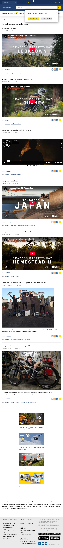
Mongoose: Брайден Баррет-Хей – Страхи (16, 130)
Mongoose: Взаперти (9, 28)
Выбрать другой (47, 18)
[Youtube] (43, 543)
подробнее (6, 69)
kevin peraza (14, 225)
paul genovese (25, 402)
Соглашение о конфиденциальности (27, 540)
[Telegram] (46, 543)
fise (11, 339)
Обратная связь (25, 534)
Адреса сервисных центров (26, 527)
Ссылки (22, 532)
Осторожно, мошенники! (28, 543)
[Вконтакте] (39, 543)
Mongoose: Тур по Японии (10, 181)
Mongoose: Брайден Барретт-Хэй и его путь (17, 79)
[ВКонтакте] (52, 69)
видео (15, 31)
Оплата (4, 529)
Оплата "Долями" (8, 531)
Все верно (33, 18)
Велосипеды (27, 339)
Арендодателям (25, 538)
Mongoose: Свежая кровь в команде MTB (16, 346)
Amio (59, 544)
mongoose (7, 73)
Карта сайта (6, 538)
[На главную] (6, 7)
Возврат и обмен (7, 527)
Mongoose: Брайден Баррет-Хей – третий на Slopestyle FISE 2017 (24, 283)
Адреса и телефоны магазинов (26, 524)
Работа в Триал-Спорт (27, 530)
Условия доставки (8, 525)
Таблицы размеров (8, 533)
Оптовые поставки (26, 536)
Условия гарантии (8, 536)
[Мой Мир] (57, 69)
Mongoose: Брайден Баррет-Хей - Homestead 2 (18, 232)
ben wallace (21, 225)
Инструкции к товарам (9, 535)
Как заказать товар (8, 523)
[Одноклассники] (55, 69)
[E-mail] (60, 70)
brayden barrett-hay (16, 73)
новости (18, 285)
